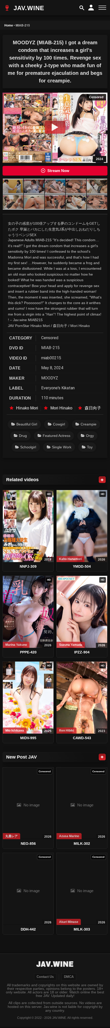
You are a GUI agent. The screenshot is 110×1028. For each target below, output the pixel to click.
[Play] (55, 127)
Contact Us (45, 977)
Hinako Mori (27, 408)
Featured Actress (56, 436)
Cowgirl (59, 424)
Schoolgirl (28, 447)
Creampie (88, 424)
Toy (90, 447)
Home (8, 25)
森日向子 (93, 408)
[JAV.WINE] (55, 964)
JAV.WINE (28, 8)
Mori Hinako (61, 408)
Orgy (90, 436)
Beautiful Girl (26, 424)
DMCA (69, 977)
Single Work (61, 447)
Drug (23, 436)
